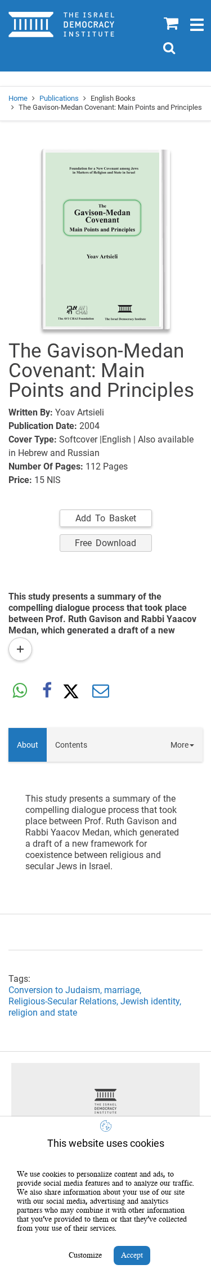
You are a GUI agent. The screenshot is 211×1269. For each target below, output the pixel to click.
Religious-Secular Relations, (64, 1001)
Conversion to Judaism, (56, 990)
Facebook (46, 691)
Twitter (73, 691)
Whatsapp (19, 691)
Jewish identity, (151, 1001)
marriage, (123, 990)
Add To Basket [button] (105, 518)
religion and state (42, 1012)
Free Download (105, 543)
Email (100, 691)
